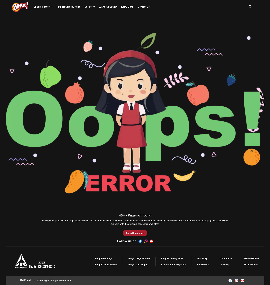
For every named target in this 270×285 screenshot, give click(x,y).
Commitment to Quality (173, 264)
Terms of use (251, 264)
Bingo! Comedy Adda (69, 6)
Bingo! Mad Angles (138, 264)
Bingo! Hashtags (103, 258)
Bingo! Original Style (139, 258)
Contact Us (144, 6)
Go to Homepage (135, 233)
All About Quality (108, 6)
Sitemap (224, 264)
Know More (127, 6)
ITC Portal (25, 280)
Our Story (90, 6)
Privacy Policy (251, 258)
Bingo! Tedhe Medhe (106, 264)
